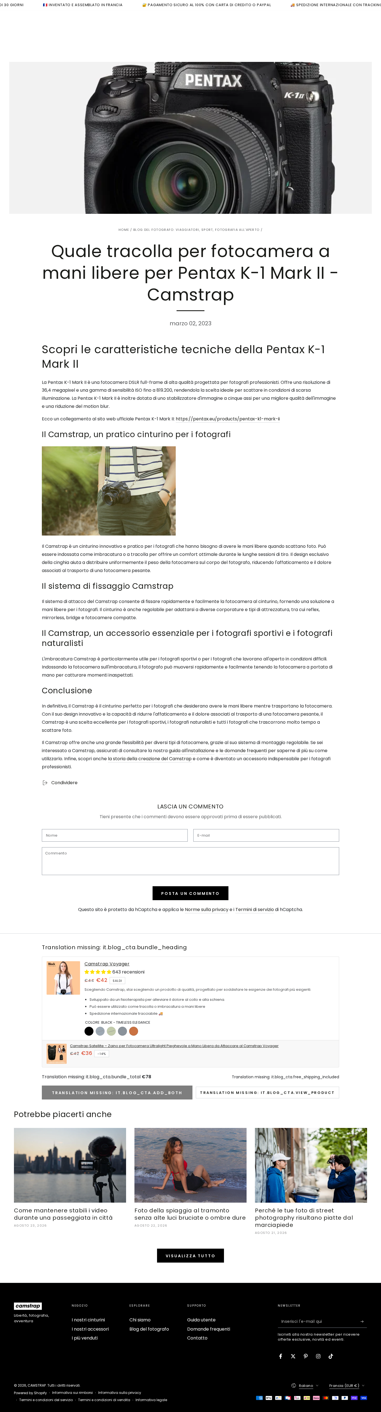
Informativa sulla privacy (119, 1393)
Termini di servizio (254, 909)
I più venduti (85, 1338)
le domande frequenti (243, 750)
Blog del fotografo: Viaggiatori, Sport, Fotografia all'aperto (196, 229)
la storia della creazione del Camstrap (150, 758)
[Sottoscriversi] (364, 1321)
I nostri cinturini (88, 1320)
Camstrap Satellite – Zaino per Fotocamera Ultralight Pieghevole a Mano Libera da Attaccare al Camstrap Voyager (174, 1046)
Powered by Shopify (30, 1393)
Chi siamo (140, 1320)
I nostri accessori (90, 1329)
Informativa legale (151, 1400)
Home (124, 229)
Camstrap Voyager (107, 964)
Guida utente (201, 1320)
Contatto (197, 1338)
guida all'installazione (191, 750)
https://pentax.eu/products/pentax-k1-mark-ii (228, 419)
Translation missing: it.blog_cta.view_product (267, 1092)
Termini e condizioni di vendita (104, 1400)
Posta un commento (190, 893)
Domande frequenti (208, 1329)
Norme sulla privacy (206, 909)
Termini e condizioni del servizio (46, 1400)
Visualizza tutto (191, 1256)
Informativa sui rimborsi (72, 1393)
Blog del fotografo (149, 1329)
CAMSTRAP (37, 1385)
